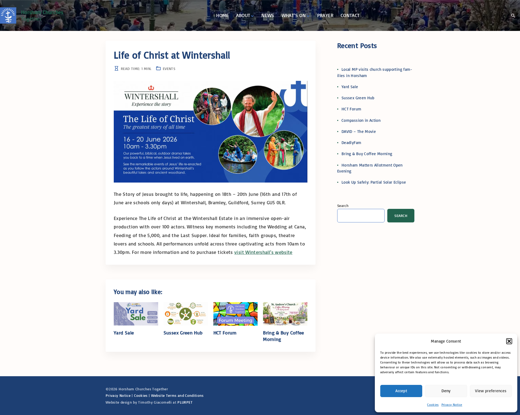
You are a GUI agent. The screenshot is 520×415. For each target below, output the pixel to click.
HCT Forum (225, 333)
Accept (401, 390)
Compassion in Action (361, 120)
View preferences (490, 390)
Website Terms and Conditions (177, 395)
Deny (445, 390)
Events (169, 68)
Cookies (433, 405)
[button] (509, 341)
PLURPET (185, 402)
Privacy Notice (451, 405)
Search (343, 205)
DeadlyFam (351, 142)
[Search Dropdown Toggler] (513, 16)
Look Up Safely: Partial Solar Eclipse (374, 182)
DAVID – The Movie (359, 131)
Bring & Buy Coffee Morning (367, 153)
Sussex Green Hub (183, 333)
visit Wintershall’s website (263, 252)
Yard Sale (124, 333)
